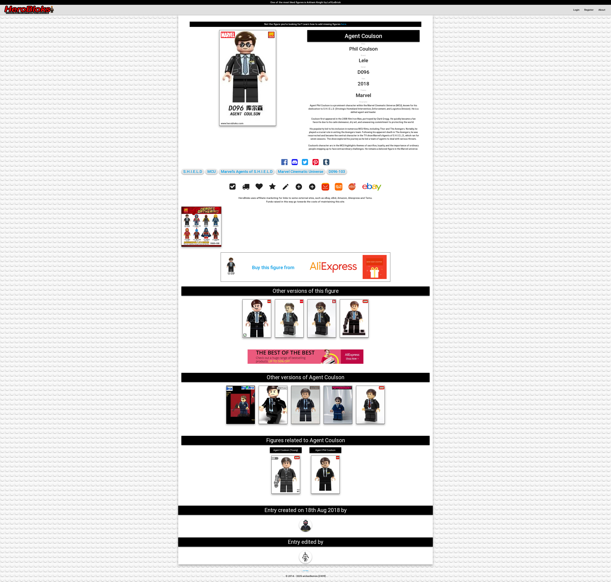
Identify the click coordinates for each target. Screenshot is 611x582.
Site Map (305, 570)
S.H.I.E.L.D (192, 171)
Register (589, 9)
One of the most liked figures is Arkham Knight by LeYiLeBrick (305, 2)
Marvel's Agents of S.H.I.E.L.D (247, 171)
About (601, 9)
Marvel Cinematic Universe (300, 171)
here (343, 24)
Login (576, 9)
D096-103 (337, 171)
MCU (211, 171)
